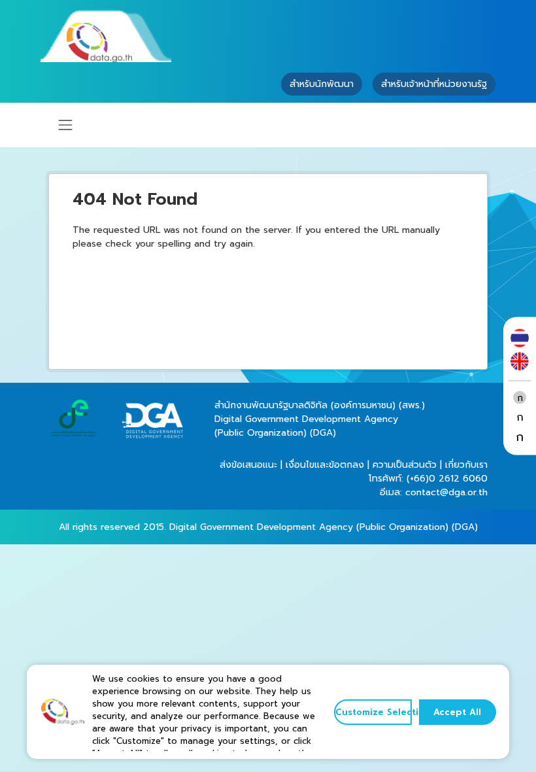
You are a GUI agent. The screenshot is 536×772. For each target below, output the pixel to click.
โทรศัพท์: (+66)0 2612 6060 (428, 478)
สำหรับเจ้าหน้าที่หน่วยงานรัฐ (434, 84)
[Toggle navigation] (65, 125)
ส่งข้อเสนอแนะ (248, 465)
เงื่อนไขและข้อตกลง (325, 465)
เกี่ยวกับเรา (466, 465)
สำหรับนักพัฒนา (322, 84)
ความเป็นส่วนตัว (405, 465)
